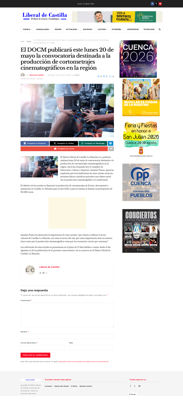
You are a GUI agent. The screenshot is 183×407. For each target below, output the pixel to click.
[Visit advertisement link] (117, 16)
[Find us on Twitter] (156, 3)
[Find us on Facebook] (152, 3)
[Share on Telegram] (110, 143)
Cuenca (26, 29)
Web (71, 343)
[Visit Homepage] (44, 16)
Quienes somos (86, 386)
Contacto (48, 386)
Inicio (22, 41)
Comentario (26, 300)
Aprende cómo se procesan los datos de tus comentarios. (84, 361)
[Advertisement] (67, 213)
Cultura (102, 29)
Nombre (25, 331)
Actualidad (71, 29)
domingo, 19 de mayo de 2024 (59, 75)
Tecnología (148, 29)
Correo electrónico (29, 343)
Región (58, 29)
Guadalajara (42, 29)
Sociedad (87, 29)
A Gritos (74, 386)
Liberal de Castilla (36, 75)
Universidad (133, 29)
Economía (116, 29)
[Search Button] (160, 29)
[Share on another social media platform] (111, 148)
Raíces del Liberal (61, 386)
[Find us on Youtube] (160, 3)
